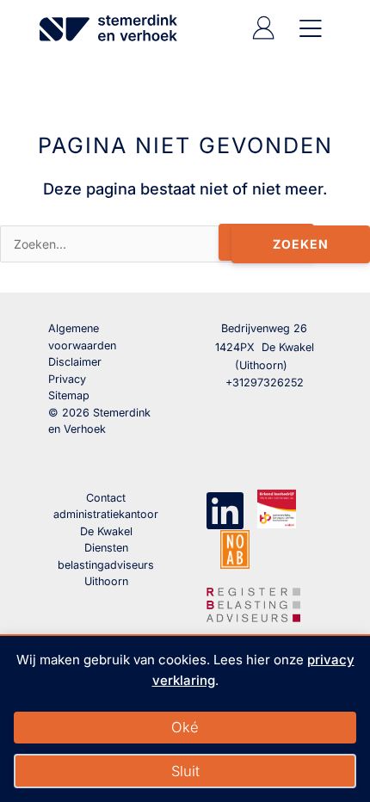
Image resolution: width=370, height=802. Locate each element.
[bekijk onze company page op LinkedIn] (225, 509)
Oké (185, 727)
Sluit (185, 771)
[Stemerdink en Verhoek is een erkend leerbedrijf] (276, 509)
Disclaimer (75, 361)
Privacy (67, 379)
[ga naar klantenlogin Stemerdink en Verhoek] (263, 35)
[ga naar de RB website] (253, 602)
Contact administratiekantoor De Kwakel (105, 514)
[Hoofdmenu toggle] (307, 28)
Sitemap (68, 395)
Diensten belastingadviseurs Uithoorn (106, 564)
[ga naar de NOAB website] (235, 548)
